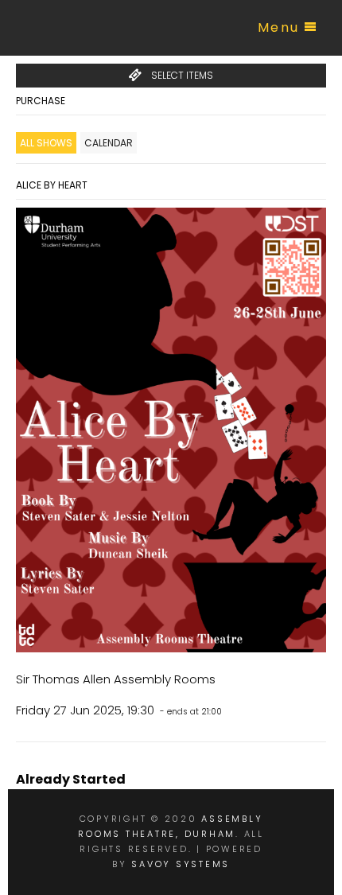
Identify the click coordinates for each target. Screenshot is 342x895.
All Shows (46, 143)
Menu (279, 27)
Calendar (108, 143)
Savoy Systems (180, 864)
